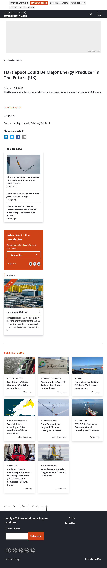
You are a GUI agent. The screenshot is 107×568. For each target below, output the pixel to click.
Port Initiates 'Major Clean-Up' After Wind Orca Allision (18, 385)
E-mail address (13, 528)
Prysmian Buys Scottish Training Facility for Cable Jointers (53, 385)
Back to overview (14, 60)
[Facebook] (30, 264)
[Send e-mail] (26, 550)
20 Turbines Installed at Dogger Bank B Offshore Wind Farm (53, 472)
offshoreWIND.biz (39, 3)
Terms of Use (70, 523)
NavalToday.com (78, 3)
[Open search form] (91, 14)
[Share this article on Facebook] (18, 137)
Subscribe (16, 255)
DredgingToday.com (59, 3)
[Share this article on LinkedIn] (6, 137)
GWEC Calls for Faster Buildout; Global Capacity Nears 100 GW (87, 427)
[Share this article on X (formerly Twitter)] (12, 137)
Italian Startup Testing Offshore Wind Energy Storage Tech (86, 385)
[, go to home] (15, 14)
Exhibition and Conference (22, 7)
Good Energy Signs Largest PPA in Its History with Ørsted (51, 427)
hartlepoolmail (13, 107)
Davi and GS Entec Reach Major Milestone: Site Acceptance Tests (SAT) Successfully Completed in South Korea (19, 477)
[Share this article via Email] (24, 137)
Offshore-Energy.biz (19, 3)
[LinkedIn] (38, 264)
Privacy (72, 518)
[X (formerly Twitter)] (34, 264)
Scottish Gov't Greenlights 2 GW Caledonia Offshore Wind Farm (17, 429)
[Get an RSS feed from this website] (32, 550)
